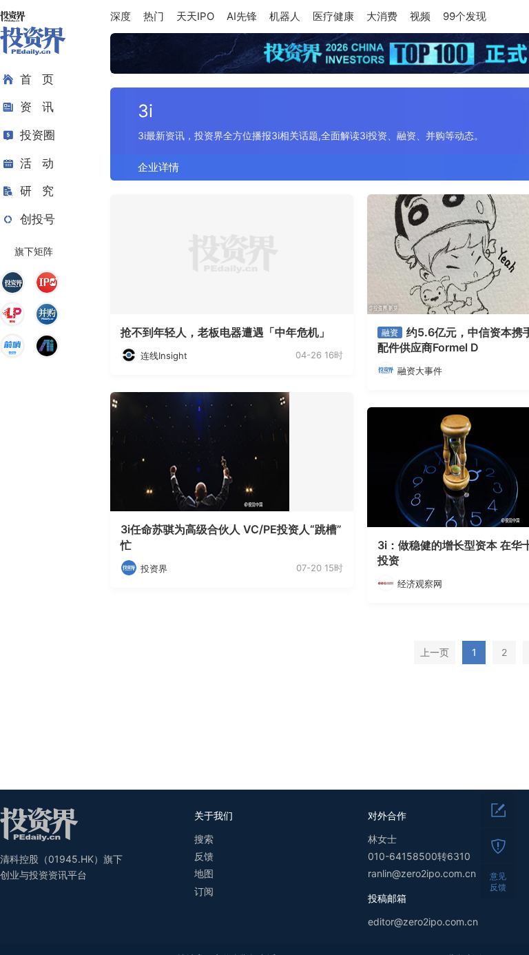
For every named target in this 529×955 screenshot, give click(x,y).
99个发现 (464, 16)
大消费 (381, 16)
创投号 (37, 219)
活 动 (37, 163)
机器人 (284, 16)
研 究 (37, 191)
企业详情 (158, 167)
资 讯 (37, 107)
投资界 (154, 568)
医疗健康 (333, 16)
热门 (153, 16)
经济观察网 (419, 583)
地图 (204, 873)
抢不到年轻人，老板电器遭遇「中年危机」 (225, 332)
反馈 (204, 856)
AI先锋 (242, 16)
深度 (120, 16)
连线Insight (164, 355)
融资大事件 (419, 370)
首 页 (37, 79)
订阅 (204, 891)
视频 (420, 16)
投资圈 (37, 135)
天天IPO (195, 16)
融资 (390, 332)
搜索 (204, 839)
